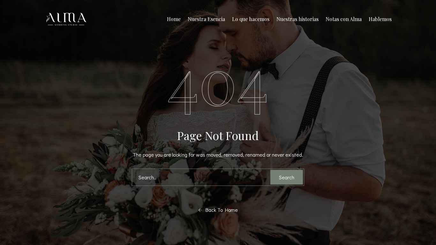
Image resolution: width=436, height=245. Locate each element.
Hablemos (380, 19)
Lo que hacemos (250, 19)
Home (174, 19)
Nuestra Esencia (206, 19)
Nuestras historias (297, 19)
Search (286, 177)
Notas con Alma (344, 19)
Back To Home (220, 209)
